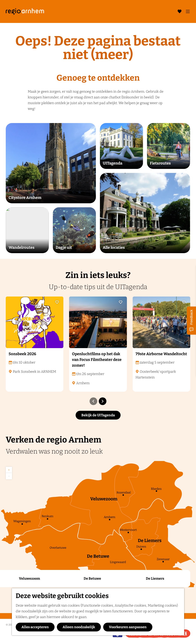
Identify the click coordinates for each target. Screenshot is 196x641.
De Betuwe (92, 578)
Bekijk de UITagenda (98, 415)
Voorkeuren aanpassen (128, 627)
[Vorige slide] (93, 401)
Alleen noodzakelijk (79, 627)
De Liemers (155, 578)
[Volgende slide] (102, 401)
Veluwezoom (29, 578)
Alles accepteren (35, 627)
